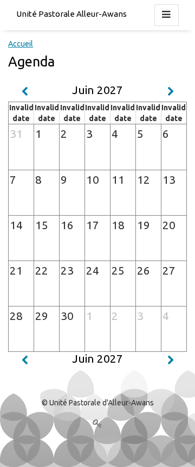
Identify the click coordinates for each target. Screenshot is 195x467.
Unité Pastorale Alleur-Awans (71, 13)
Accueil (20, 43)
